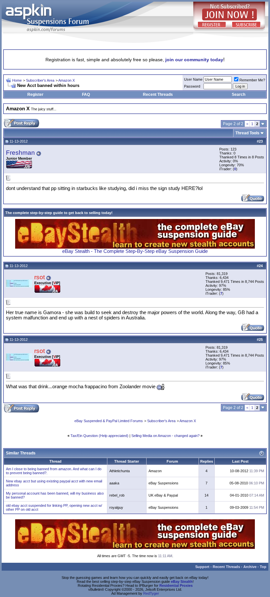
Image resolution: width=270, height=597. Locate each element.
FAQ (86, 94)
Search (238, 94)
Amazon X (66, 80)
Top (263, 567)
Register (35, 94)
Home (17, 80)
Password (192, 86)
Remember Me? (252, 80)
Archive (249, 567)
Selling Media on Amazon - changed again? (165, 436)
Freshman (20, 152)
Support (202, 567)
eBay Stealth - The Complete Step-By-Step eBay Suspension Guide (135, 251)
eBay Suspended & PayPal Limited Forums (108, 421)
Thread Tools (247, 133)
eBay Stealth (182, 581)
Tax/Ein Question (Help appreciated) (99, 436)
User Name (193, 79)
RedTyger (151, 593)
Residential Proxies (176, 585)
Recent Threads (158, 94)
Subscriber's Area (40, 80)
